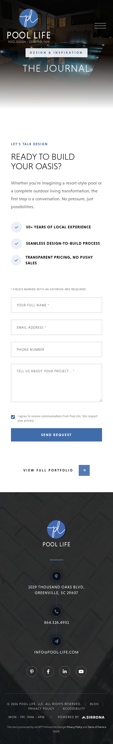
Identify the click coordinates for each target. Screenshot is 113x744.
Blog (94, 704)
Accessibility (74, 708)
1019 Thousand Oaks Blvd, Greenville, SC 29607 (56, 590)
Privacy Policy (41, 708)
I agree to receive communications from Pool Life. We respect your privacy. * (57, 418)
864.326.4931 (56, 622)
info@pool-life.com (56, 652)
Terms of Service (97, 726)
